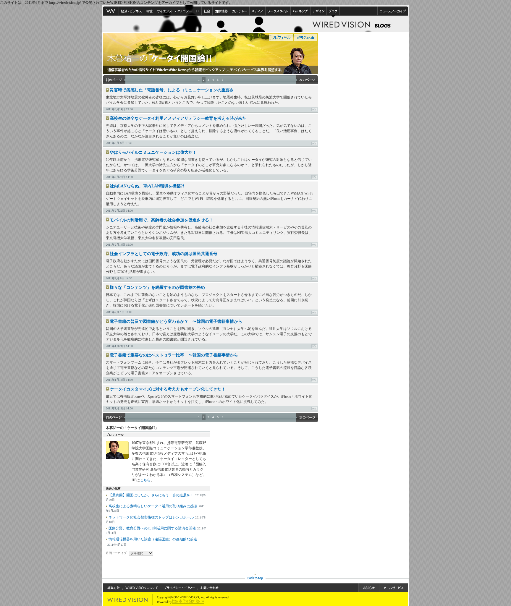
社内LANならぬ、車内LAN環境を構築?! (147, 186)
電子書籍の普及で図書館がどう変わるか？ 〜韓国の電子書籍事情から (176, 321)
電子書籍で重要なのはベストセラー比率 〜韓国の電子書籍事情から (174, 355)
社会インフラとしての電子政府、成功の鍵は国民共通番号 (163, 254)
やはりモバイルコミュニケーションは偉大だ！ (153, 152)
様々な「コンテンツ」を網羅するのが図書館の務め (157, 287)
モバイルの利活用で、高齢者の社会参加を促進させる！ (161, 220)
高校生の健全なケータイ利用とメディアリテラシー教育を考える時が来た (178, 118)
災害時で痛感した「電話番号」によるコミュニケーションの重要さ (172, 90)
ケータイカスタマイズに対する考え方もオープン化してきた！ (168, 389)
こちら (145, 480)
